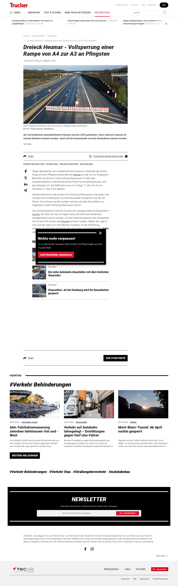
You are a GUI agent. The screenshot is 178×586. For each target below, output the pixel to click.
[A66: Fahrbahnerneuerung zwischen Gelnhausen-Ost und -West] (35, 404)
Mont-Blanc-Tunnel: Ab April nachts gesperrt (140, 429)
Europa (36, 214)
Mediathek (34, 12)
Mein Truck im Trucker (78, 12)
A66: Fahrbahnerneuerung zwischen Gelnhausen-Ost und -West (34, 431)
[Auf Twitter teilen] (25, 178)
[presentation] (166, 23)
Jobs (142, 5)
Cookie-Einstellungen (160, 579)
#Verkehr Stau (60, 472)
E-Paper (134, 5)
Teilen (31, 156)
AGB (134, 579)
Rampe (77, 174)
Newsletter (122, 5)
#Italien (133, 422)
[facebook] (85, 549)
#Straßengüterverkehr (89, 472)
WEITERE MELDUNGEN (25, 455)
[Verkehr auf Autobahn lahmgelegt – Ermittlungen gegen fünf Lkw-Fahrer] (89, 404)
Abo (164, 5)
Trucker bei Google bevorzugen (108, 156)
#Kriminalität (81, 422)
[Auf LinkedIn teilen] (25, 184)
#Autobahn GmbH (29, 422)
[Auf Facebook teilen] (26, 171)
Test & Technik (52, 12)
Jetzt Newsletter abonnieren (56, 254)
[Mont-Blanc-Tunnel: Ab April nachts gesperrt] (143, 404)
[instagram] (92, 549)
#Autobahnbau (119, 472)
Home (26, 36)
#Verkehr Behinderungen (40, 384)
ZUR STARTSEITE (115, 358)
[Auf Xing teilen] (25, 190)
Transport (52, 36)
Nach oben (160, 556)
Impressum (125, 579)
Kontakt (152, 5)
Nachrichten (102, 12)
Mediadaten (111, 569)
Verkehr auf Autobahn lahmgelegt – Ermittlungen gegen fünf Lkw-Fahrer (84, 431)
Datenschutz (144, 579)
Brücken (65, 221)
